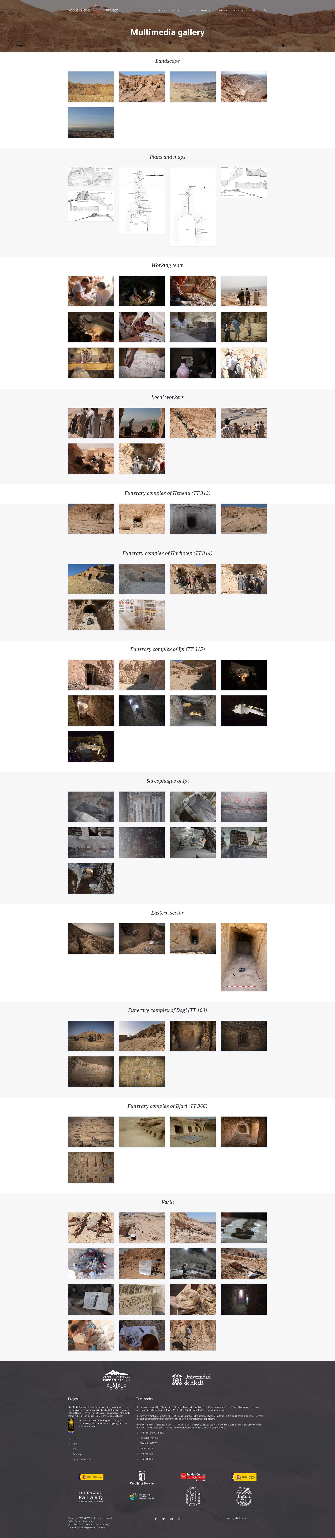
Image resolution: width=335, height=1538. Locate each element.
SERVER (222, 10)
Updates (206, 10)
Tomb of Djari (146, 1459)
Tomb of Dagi (146, 1454)
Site (191, 10)
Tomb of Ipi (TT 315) (149, 1443)
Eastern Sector (146, 1448)
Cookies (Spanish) (77, 1527)
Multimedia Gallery (81, 1459)
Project (177, 10)
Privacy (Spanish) (97, 1527)
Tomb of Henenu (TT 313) (152, 1433)
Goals (75, 1449)
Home (161, 10)
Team (74, 1444)
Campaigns (77, 1454)
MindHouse (241, 1518)
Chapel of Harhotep (149, 1438)
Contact (239, 10)
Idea (74, 1438)
